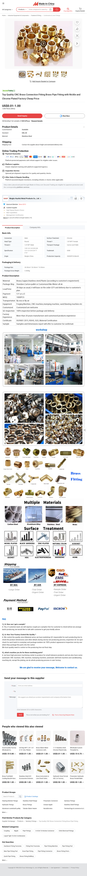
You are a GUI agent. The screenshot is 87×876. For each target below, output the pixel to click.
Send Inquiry (22, 116)
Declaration (65, 867)
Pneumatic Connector (51, 801)
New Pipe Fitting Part (11, 851)
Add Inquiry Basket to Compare (43, 81)
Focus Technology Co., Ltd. (29, 867)
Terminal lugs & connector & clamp (74, 808)
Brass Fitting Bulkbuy (27, 856)
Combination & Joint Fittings (52, 15)
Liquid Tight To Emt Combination (14, 836)
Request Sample (37, 121)
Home (4, 15)
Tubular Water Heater (30, 808)
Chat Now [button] (66, 116)
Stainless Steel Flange (30, 801)
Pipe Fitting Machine (51, 846)
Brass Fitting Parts (63, 851)
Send (20, 715)
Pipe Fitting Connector (45, 851)
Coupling (7, 831)
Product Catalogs (32, 796)
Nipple (16, 831)
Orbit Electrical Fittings (66, 831)
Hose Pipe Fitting (27, 851)
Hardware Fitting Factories (12, 846)
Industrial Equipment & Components (18, 15)
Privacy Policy (75, 867)
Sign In (5, 218)
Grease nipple (48, 805)
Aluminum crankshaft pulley (11, 808)
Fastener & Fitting (36, 15)
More (4, 860)
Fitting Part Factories (33, 846)
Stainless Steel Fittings (71, 805)
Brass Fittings (27, 805)
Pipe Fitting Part (67, 846)
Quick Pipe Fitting (9, 856)
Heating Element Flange (10, 801)
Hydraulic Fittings (8, 805)
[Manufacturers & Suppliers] (43, 4)
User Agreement (55, 867)
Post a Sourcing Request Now (63, 715)
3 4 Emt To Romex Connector (44, 831)
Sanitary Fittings (69, 801)
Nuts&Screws (48, 808)
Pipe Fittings (27, 831)
